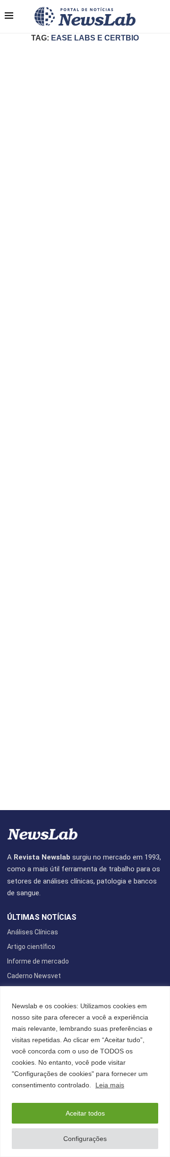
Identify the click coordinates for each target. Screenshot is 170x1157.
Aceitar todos (85, 1113)
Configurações (85, 1138)
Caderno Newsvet (34, 975)
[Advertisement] (85, 419)
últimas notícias (41, 917)
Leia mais (109, 1085)
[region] (85, 1071)
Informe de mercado (38, 961)
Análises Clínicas (32, 932)
